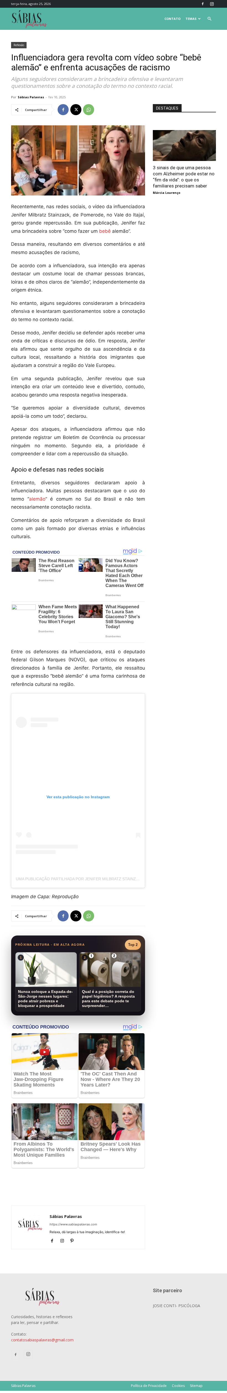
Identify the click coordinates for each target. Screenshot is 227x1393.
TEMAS (191, 19)
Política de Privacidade (149, 1385)
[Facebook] (202, 4)
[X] (75, 109)
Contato (172, 19)
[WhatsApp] (88, 109)
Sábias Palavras (31, 97)
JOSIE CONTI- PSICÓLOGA (176, 1305)
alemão (37, 499)
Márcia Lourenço (166, 193)
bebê (105, 231)
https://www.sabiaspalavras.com (73, 1224)
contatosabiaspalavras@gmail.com (42, 1339)
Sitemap (196, 1385)
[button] (209, 19)
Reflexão (19, 45)
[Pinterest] (74, 1241)
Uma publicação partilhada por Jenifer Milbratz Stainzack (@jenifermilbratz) (101, 879)
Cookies (178, 1385)
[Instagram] (212, 4)
